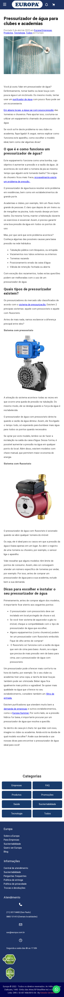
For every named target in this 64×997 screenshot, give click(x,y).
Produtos (8, 33)
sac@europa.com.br (15, 932)
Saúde (17, 804)
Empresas (16, 785)
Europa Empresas (43, 30)
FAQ (47, 785)
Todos (29, 33)
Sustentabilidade (47, 804)
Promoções (47, 794)
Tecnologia (19, 33)
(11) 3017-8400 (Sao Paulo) (18, 912)
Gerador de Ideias (48, 993)
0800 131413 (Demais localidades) (21, 916)
